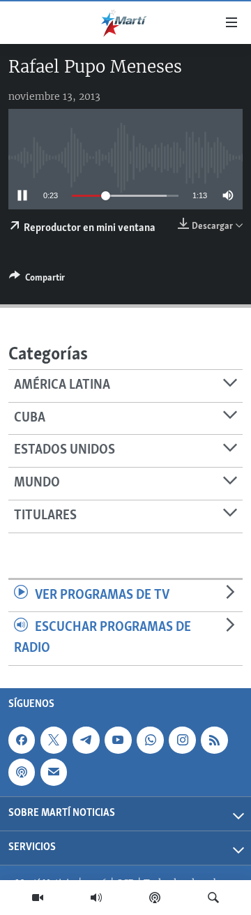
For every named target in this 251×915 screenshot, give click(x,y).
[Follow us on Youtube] (118, 740)
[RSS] (214, 740)
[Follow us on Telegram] (86, 740)
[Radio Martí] (96, 897)
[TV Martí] (38, 897)
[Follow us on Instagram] (182, 740)
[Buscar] (213, 897)
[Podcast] (155, 897)
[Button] (37, 280)
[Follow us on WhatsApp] (150, 740)
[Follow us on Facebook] (21, 740)
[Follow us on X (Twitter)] (53, 740)
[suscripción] (53, 772)
